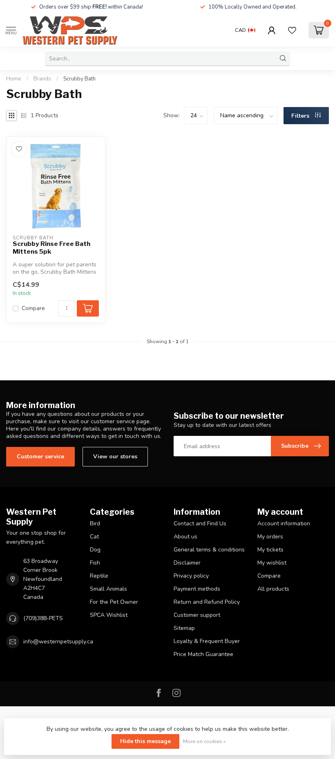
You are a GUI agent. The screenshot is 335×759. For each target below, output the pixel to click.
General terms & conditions (209, 550)
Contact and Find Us (200, 523)
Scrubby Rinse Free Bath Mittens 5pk (51, 247)
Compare (33, 308)
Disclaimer (187, 563)
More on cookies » (204, 741)
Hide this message (145, 741)
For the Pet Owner (114, 602)
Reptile (99, 576)
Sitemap (184, 628)
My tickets (270, 550)
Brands (42, 79)
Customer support (197, 615)
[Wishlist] (292, 30)
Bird (95, 523)
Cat (94, 536)
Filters (301, 116)
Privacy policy (191, 576)
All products (273, 589)
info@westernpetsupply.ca (58, 641)
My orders (270, 536)
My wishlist (271, 563)
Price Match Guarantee (203, 654)
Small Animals (108, 589)
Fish (95, 563)
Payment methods (197, 589)
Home (13, 79)
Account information (283, 523)
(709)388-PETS (43, 618)
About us (185, 536)
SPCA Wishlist (108, 615)
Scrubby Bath (79, 79)
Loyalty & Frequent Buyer (207, 641)
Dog (95, 550)
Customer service (40, 456)
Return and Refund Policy (207, 602)
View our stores (115, 456)
